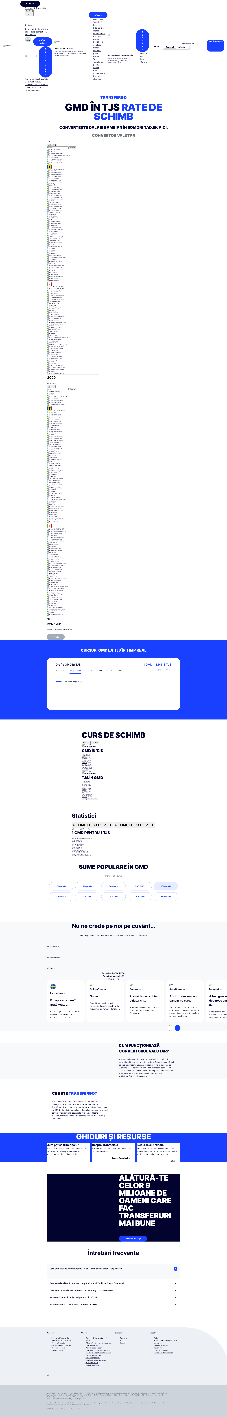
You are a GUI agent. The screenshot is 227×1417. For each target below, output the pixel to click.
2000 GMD (85, 767)
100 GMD (84, 761)
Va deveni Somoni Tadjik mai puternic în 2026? (73, 1297)
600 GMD (61, 886)
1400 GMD (140, 896)
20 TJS (83, 785)
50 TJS (83, 787)
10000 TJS (84, 797)
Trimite (56, 637)
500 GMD (84, 764)
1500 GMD (166, 896)
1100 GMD (61, 896)
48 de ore (60, 671)
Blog (173, 1161)
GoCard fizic (45, 62)
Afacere (98, 15)
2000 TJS (84, 794)
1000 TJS (84, 792)
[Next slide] (177, 1028)
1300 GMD (113, 896)
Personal (30, 3)
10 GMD (84, 757)
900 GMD (139, 886)
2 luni (99, 671)
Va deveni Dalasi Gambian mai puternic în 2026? (74, 1304)
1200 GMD (87, 896)
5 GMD (83, 755)
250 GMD (84, 763)
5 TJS (83, 782)
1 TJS (83, 781)
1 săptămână (75, 671)
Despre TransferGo (121, 1158)
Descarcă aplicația (133, 1238)
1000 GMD (84, 765)
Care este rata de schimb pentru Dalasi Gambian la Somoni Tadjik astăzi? (87, 1268)
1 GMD (83, 754)
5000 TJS (84, 795)
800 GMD (113, 886)
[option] (113, 150)
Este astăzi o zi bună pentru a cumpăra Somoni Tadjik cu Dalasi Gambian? (87, 1283)
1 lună (89, 671)
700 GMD (87, 886)
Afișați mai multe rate (90, 799)
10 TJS (83, 784)
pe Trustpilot (51, 968)
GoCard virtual (42, 41)
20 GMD (84, 758)
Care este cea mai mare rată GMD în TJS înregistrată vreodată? (81, 1290)
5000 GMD (85, 768)
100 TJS (84, 788)
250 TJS (84, 790)
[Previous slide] (170, 1028)
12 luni (120, 671)
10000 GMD (85, 770)
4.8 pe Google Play (54, 957)
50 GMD (84, 760)
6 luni (109, 671)
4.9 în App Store (53, 946)
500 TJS (84, 791)
